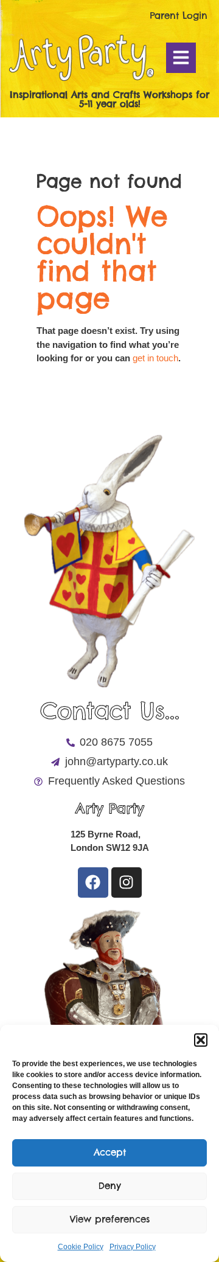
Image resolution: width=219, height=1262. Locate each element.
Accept (110, 1152)
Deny (110, 1185)
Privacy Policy (132, 1247)
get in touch (155, 358)
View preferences (110, 1219)
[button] (201, 1040)
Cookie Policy (80, 1247)
